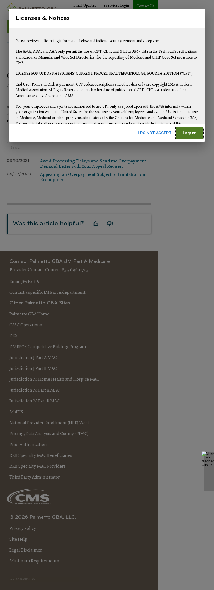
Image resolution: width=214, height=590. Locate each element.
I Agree (189, 133)
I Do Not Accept (155, 133)
